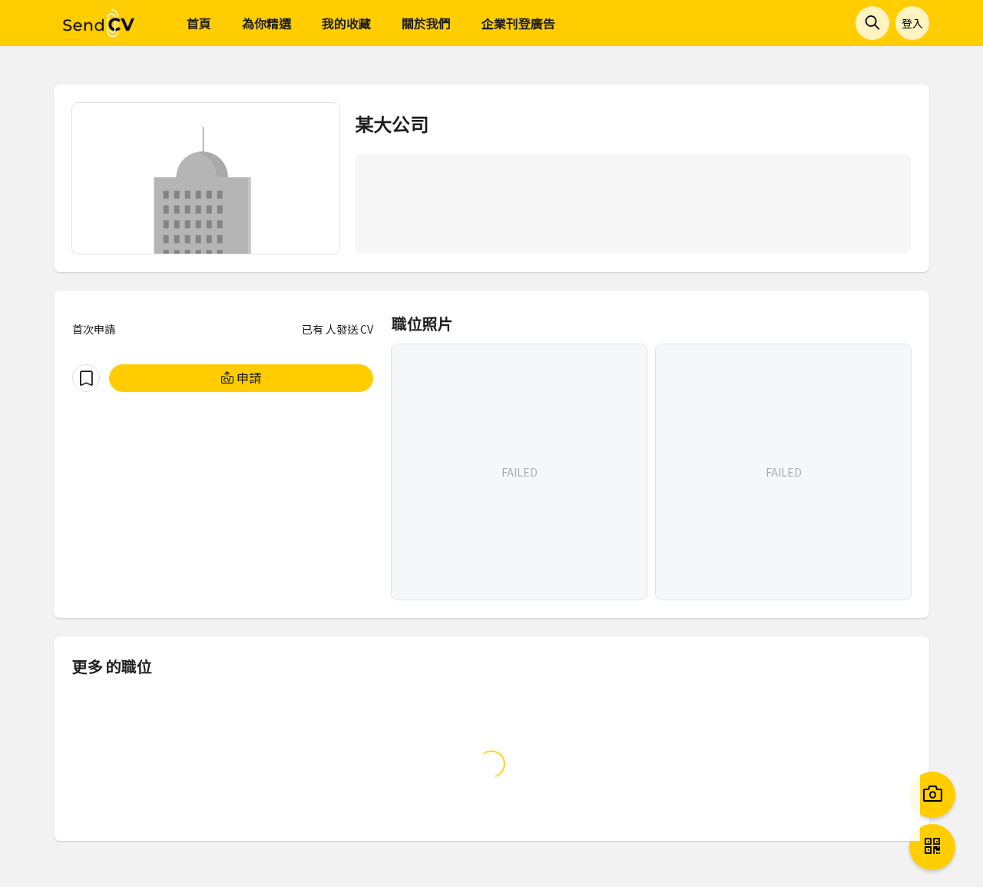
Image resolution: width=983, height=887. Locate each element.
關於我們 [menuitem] (426, 23)
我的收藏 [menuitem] (346, 23)
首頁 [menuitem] (199, 23)
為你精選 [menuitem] (266, 23)
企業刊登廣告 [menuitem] (518, 23)
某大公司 (392, 123)
